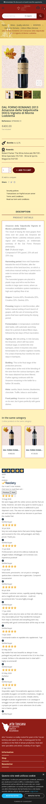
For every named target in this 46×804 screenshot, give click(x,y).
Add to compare (10, 177)
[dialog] (23, 788)
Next (13, 492)
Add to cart (25, 170)
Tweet (11, 182)
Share (9, 182)
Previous (6, 492)
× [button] (43, 774)
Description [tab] (23, 211)
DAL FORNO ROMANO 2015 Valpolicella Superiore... (34, 450)
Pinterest (14, 182)
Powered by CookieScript (23, 801)
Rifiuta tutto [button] (34, 796)
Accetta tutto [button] (12, 796)
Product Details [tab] (23, 217)
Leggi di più (34, 791)
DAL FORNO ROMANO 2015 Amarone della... (11, 450)
